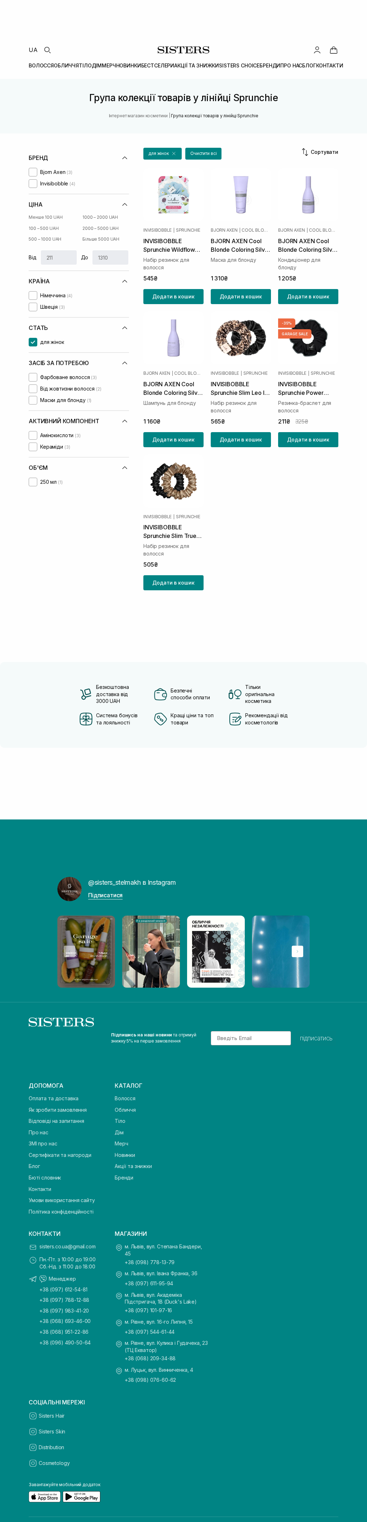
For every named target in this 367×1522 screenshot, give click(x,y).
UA (33, 49)
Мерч (121, 1143)
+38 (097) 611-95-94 (149, 1283)
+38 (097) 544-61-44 (150, 1332)
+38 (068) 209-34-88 (150, 1358)
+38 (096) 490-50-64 (65, 1342)
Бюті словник (45, 1177)
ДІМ (97, 65)
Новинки (125, 1155)
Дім (119, 1132)
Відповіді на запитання (56, 1121)
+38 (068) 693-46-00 (65, 1321)
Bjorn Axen (224, 230)
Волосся (125, 1098)
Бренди (124, 1177)
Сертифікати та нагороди (60, 1155)
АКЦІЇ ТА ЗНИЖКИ (196, 65)
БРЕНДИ (269, 65)
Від (33, 257)
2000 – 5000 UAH (100, 228)
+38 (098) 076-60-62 (150, 1380)
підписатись (316, 1038)
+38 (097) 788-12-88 (64, 1300)
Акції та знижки (133, 1166)
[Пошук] (47, 50)
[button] (162, 154)
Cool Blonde (256, 230)
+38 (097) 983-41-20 (64, 1311)
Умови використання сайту (62, 1200)
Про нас (38, 1132)
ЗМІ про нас (43, 1143)
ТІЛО (85, 65)
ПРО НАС (291, 65)
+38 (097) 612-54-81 (63, 1289)
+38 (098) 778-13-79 (150, 1262)
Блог (34, 1166)
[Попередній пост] (69, 951)
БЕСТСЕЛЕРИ (158, 65)
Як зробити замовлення (58, 1110)
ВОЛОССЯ (41, 65)
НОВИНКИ (128, 65)
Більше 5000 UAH (100, 239)
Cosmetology (54, 1463)
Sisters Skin (52, 1431)
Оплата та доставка (53, 1098)
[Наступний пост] (297, 951)
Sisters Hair (52, 1416)
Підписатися (105, 895)
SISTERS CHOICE (239, 65)
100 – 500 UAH (43, 228)
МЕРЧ (109, 65)
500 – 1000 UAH (45, 239)
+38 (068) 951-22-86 (64, 1332)
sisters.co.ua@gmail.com (67, 1246)
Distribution (51, 1447)
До (85, 257)
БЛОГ (309, 65)
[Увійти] (317, 50)
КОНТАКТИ (329, 65)
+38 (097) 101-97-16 (148, 1310)
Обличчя (125, 1110)
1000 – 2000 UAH (100, 217)
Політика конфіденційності (61, 1212)
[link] (333, 50)
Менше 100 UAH (45, 217)
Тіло (120, 1121)
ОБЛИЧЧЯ (66, 65)
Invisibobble (157, 230)
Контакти (40, 1189)
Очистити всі (203, 153)
